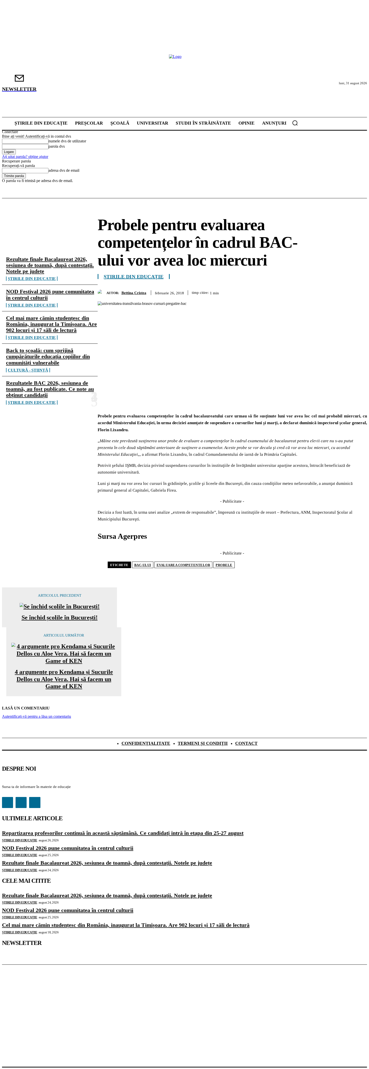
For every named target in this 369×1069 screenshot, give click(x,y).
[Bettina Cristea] (102, 293)
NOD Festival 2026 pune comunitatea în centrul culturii (50, 294)
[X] (286, 292)
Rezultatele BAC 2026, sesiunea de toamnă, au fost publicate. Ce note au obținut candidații (50, 389)
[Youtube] (34, 802)
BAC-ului (142, 565)
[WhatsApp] (322, 292)
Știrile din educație (32, 279)
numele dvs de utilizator (67, 141)
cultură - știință (28, 370)
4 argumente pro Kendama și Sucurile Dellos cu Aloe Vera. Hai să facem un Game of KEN (64, 679)
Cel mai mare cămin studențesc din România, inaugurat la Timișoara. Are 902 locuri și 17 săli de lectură (51, 324)
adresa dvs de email (63, 170)
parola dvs (56, 146)
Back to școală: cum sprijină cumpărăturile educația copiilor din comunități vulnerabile (48, 356)
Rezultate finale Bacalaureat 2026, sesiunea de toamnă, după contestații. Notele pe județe (50, 265)
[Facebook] (268, 292)
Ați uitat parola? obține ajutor (25, 156)
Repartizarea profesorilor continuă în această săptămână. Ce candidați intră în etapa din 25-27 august (122, 833)
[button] (295, 123)
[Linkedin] (340, 292)
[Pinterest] (304, 292)
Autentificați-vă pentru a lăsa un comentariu (36, 716)
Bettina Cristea (133, 293)
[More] (358, 292)
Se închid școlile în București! (60, 617)
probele (224, 565)
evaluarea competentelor (183, 565)
